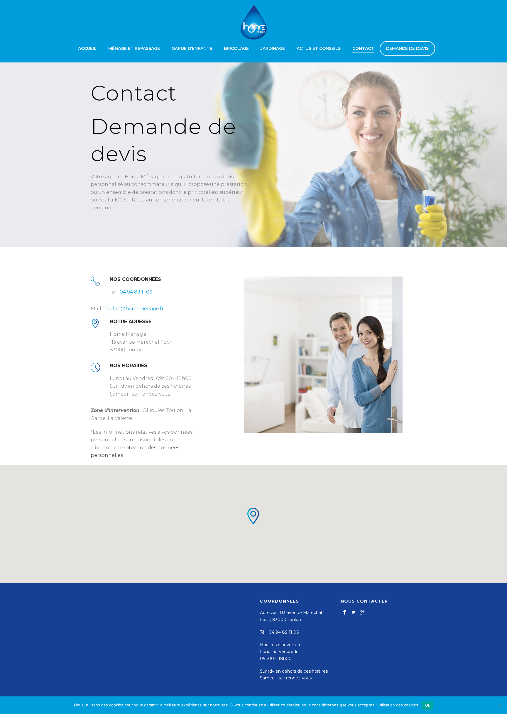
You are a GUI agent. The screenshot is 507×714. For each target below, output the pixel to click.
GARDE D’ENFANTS (192, 48)
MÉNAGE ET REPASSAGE (134, 48)
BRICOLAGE (236, 48)
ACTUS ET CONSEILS (319, 48)
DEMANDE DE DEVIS (407, 48)
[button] (253, 516)
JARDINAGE (273, 48)
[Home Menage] (253, 22)
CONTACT (363, 48)
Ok (427, 705)
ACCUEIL (87, 48)
